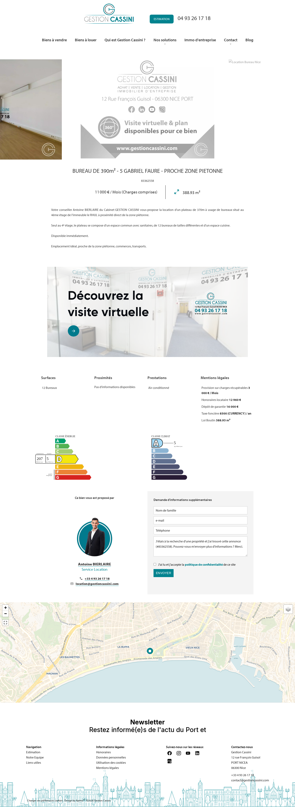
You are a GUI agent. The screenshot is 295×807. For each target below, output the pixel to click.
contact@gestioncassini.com (250, 780)
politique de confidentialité (204, 564)
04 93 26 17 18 (194, 17)
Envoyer (163, 573)
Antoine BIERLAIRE (94, 567)
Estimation (162, 19)
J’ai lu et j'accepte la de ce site (197, 564)
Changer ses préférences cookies (45, 800)
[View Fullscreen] (5, 623)
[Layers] (288, 609)
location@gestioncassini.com (97, 584)
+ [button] (5, 607)
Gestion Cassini (241, 752)
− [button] (5, 613)
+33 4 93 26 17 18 (97, 578)
